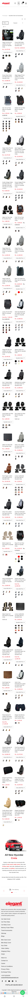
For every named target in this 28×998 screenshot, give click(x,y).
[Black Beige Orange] (19, 325)
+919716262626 (5, 975)
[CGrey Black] (16, 261)
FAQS (3, 954)
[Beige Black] (9, 56)
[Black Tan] (16, 165)
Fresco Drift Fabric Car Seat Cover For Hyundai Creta (19, 44)
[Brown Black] (3, 58)
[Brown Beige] (3, 128)
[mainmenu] (26, 3)
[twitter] (16, 981)
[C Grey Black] (16, 88)
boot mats (12, 866)
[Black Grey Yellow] (16, 329)
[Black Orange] (6, 87)
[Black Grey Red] (19, 327)
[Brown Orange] (19, 456)
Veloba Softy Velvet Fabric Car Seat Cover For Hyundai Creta (20, 580)
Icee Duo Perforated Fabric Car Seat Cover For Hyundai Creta (20, 513)
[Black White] (3, 126)
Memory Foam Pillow (7, 927)
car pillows (12, 868)
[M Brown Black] (16, 91)
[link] (2, 981)
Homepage (4, 15)
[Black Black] (9, 121)
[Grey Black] (6, 227)
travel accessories (19, 868)
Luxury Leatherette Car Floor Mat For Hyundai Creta (19, 477)
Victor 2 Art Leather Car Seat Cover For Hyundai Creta (19, 446)
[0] (22, 3)
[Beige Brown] (9, 227)
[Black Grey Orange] (16, 325)
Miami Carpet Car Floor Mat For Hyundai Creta (7, 544)
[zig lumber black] (3, 787)
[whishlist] (15, 3)
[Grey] (16, 456)
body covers (17, 864)
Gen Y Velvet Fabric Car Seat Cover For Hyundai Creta (7, 384)
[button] (12, 892)
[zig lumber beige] (6, 787)
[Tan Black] (19, 91)
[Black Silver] (16, 363)
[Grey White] (3, 121)
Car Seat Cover (5, 919)
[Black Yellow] (19, 54)
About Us (4, 957)
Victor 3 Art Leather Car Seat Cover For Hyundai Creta (7, 513)
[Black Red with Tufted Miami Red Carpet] (6, 332)
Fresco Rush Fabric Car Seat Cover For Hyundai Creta (7, 77)
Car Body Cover (6, 924)
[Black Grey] (3, 161)
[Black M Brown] (22, 163)
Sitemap (3, 933)
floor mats (23, 864)
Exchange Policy (6, 972)
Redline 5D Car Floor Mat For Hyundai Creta (20, 109)
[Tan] (16, 231)
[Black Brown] (19, 698)
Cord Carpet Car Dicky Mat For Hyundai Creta (6, 684)
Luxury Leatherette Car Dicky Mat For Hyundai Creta (19, 615)
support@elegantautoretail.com (10, 977)
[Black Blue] (16, 56)
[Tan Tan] (6, 128)
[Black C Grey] (3, 56)
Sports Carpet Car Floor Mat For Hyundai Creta (20, 351)
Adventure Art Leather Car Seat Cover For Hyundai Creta (20, 384)
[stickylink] (4, 996)
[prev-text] (4, 891)
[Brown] (19, 231)
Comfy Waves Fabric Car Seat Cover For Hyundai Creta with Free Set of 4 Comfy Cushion (7, 813)
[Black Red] (22, 54)
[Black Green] (22, 198)
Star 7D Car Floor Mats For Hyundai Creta (6, 109)
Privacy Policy (5, 969)
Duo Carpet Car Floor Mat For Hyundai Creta (20, 415)
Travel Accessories (6, 930)
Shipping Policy (5, 951)
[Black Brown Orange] (16, 327)
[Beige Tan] (3, 825)
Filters (4, 22)
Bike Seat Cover (6, 940)
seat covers (10, 864)
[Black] (3, 227)
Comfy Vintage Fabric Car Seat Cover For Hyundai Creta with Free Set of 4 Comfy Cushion (7, 185)
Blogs (3, 936)
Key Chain (4, 945)
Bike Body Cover (6, 942)
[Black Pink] (19, 198)
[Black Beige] (6, 56)
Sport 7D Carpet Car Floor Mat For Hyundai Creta (20, 280)
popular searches (14, 985)
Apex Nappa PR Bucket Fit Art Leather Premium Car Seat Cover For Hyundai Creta (20, 151)
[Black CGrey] (16, 163)
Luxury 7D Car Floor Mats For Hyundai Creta (7, 313)
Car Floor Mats (5, 922)
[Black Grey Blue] (22, 327)
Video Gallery (5, 948)
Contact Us (4, 960)
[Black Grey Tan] (19, 329)
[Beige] (9, 197)
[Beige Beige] (22, 88)
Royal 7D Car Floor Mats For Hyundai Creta (19, 544)
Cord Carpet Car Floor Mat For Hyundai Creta (7, 415)
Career (3, 963)
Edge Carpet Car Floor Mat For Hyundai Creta (7, 615)
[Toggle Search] (19, 3)
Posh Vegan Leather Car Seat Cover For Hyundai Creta (7, 477)
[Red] (6, 555)
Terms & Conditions (7, 966)
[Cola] (9, 363)
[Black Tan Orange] (22, 325)
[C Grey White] (6, 121)
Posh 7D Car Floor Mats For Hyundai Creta (19, 219)
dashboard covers (19, 866)
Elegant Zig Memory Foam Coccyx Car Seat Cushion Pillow (19, 716)
